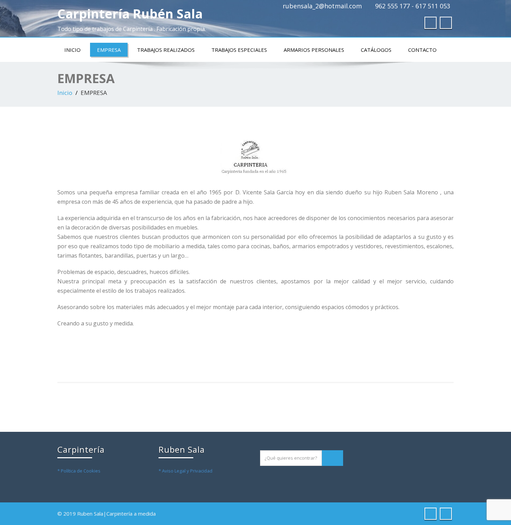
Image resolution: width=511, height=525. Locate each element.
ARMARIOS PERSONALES (314, 49)
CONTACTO (422, 49)
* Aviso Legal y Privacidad (185, 471)
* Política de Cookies (78, 471)
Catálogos (376, 49)
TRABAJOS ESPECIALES (239, 49)
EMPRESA (109, 49)
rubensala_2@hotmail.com (322, 6)
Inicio (72, 49)
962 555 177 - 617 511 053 (412, 6)
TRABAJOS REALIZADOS (166, 49)
